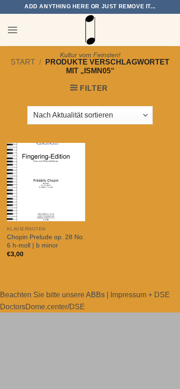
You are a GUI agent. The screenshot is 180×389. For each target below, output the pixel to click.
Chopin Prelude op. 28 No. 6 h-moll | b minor (45, 241)
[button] (12, 29)
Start (23, 62)
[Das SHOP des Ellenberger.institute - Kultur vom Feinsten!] (90, 30)
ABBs (95, 295)
